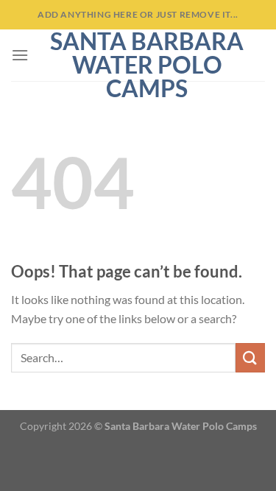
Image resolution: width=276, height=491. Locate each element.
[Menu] (20, 55)
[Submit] (250, 357)
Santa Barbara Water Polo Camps (147, 64)
